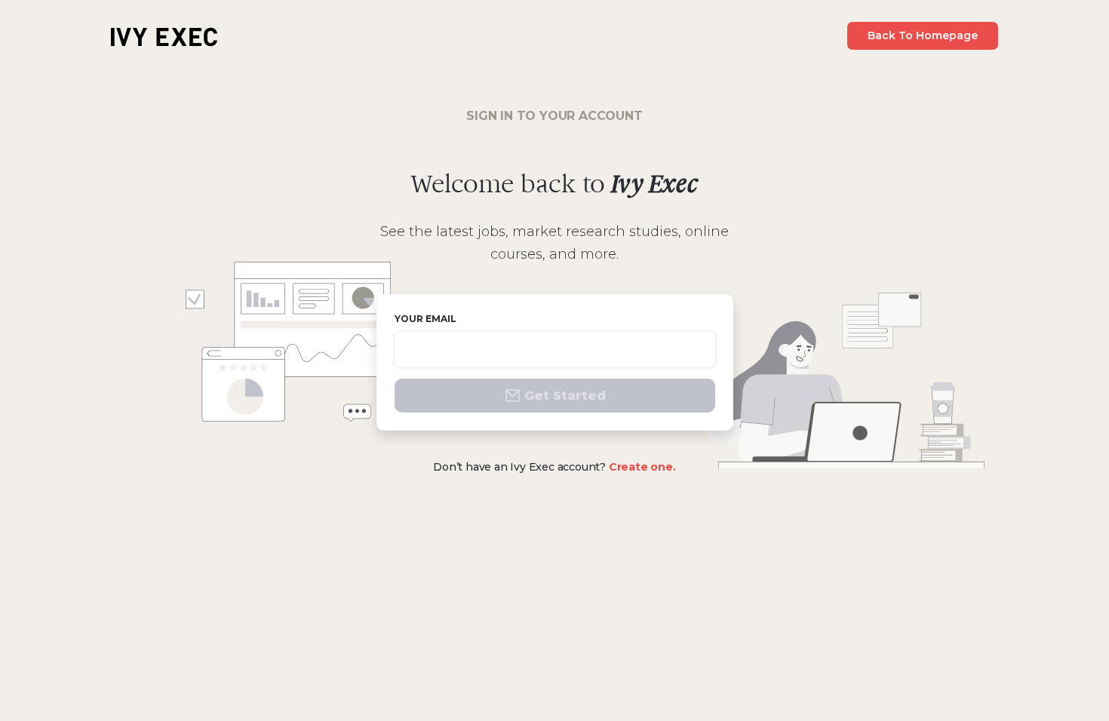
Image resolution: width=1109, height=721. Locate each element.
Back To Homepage (923, 35)
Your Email (425, 318)
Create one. (642, 467)
